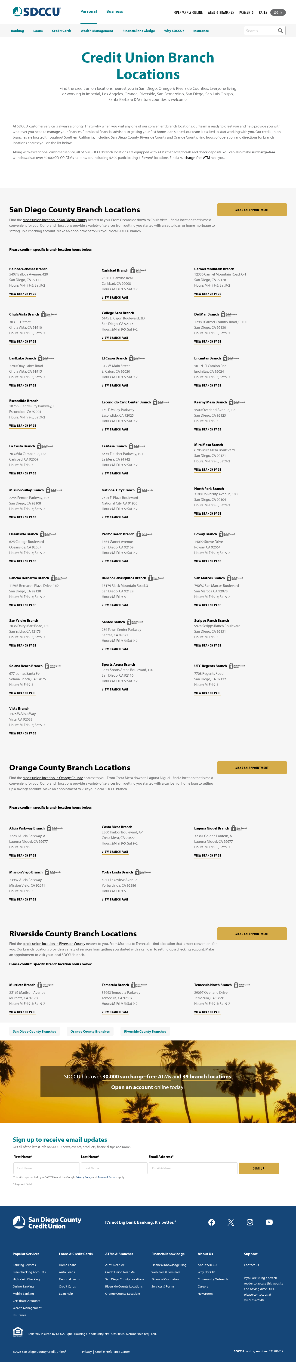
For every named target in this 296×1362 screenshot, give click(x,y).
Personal (88, 11)
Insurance (19, 1315)
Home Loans (67, 1265)
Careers (203, 1286)
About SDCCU (207, 1265)
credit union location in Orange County (53, 777)
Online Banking (23, 1286)
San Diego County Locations (124, 1279)
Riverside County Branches (145, 1031)
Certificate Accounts (26, 1301)
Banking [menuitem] (17, 31)
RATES (263, 12)
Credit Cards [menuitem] (61, 31)
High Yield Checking (26, 1279)
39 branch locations (206, 1076)
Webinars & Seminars (165, 1272)
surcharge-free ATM (195, 157)
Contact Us (251, 1265)
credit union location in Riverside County (54, 943)
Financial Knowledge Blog (169, 1265)
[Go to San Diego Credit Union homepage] (47, 1222)
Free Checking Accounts (29, 1272)
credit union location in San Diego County (55, 219)
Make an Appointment (252, 209)
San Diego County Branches (34, 1031)
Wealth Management (27, 1308)
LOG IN (278, 12)
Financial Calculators (165, 1279)
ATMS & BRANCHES (221, 12)
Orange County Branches (90, 1031)
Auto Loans (67, 1272)
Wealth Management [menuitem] (97, 31)
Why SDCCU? (207, 1272)
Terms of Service (107, 1177)
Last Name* (90, 1156)
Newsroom (205, 1293)
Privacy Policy (84, 1177)
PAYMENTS (246, 12)
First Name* (22, 1156)
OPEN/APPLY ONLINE (188, 12)
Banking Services (24, 1265)
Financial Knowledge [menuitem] (139, 31)
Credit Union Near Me (120, 1272)
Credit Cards (67, 1286)
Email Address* (161, 1156)
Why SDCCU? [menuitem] (174, 31)
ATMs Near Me (115, 1265)
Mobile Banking (23, 1293)
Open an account (132, 1086)
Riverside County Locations (124, 1286)
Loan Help (66, 1293)
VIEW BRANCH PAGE (22, 293)
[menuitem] (34, 1031)
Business (114, 11)
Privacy (87, 1352)
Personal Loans (69, 1279)
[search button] (280, 30)
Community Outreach (213, 1279)
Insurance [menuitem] (201, 31)
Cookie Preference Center (112, 1352)
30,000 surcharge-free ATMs (136, 1076)
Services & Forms (163, 1286)
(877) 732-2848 (254, 1300)
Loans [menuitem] (38, 31)
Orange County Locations (123, 1293)
